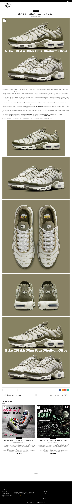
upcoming (22, 389)
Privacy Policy (4, 491)
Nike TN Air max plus (13, 389)
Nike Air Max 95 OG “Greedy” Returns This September (19, 440)
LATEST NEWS (36, 11)
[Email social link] (66, 1)
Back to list (36, 395)
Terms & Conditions (5, 493)
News (5, 389)
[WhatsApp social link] (69, 1)
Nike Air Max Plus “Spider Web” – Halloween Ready (53, 440)
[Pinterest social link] (67, 1)
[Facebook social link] (64, 1)
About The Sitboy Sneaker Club (7, 496)
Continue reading (19, 453)
